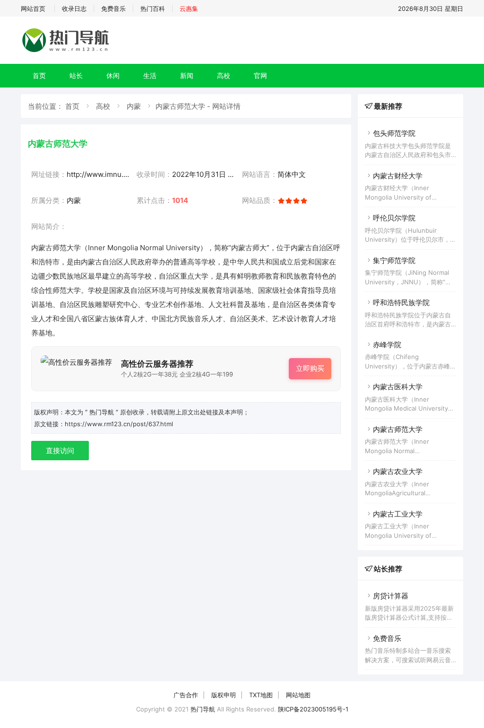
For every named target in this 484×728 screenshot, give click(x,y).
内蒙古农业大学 (398, 471)
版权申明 (223, 695)
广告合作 (185, 695)
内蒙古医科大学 (398, 386)
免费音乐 (113, 8)
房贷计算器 (390, 595)
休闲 (113, 75)
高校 (223, 75)
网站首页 (33, 8)
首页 (39, 75)
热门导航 (202, 709)
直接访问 (60, 450)
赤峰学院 (387, 344)
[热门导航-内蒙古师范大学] (67, 51)
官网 (260, 75)
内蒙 (134, 106)
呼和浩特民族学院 (401, 302)
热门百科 (152, 8)
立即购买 (310, 368)
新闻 (186, 75)
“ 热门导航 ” (102, 412)
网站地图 (298, 695)
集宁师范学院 (394, 260)
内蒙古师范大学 (398, 429)
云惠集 (189, 8)
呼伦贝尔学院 (394, 217)
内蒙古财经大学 (398, 175)
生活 (149, 75)
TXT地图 (261, 695)
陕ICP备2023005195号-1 (313, 709)
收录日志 (74, 8)
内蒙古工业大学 (398, 513)
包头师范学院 (394, 133)
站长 (76, 75)
